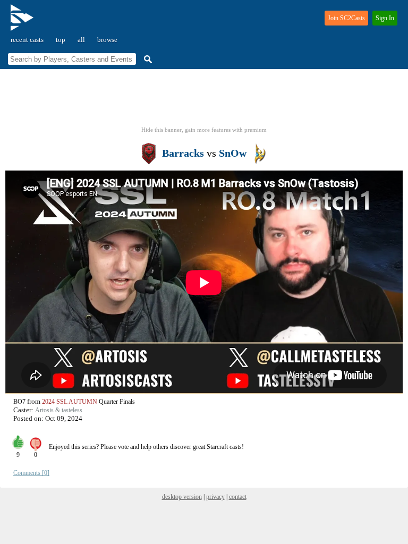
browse (107, 40)
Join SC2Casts (346, 18)
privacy (215, 496)
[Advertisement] (204, 101)
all (81, 40)
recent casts (27, 40)
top (60, 40)
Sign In (385, 18)
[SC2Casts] (23, 22)
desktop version (182, 496)
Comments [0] (31, 473)
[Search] (146, 59)
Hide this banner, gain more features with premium (204, 129)
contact (237, 496)
